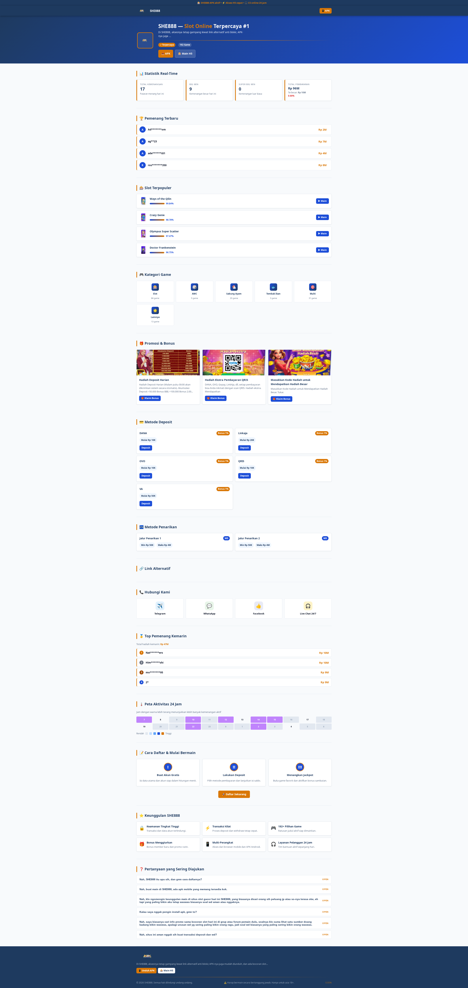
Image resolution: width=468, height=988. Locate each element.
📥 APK (165, 53)
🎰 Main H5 (185, 53)
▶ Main (322, 201)
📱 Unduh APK (146, 970)
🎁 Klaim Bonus (150, 398)
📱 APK (326, 10)
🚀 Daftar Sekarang (234, 794)
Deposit (145, 447)
